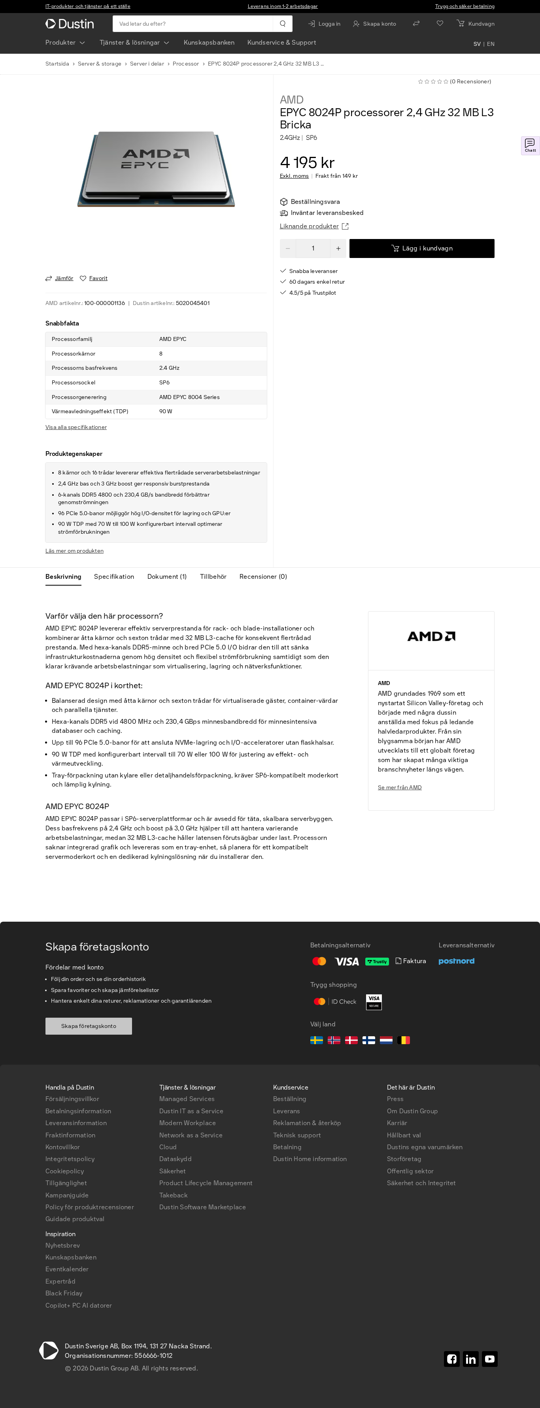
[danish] (351, 1041)
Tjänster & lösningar (130, 42)
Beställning (289, 1099)
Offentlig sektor (410, 1171)
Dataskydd (175, 1159)
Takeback (173, 1195)
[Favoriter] (440, 23)
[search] (282, 24)
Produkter (60, 42)
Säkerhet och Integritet (421, 1183)
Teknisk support (297, 1135)
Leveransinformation (76, 1123)
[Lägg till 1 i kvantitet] (338, 248)
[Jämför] (416, 23)
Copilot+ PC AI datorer (78, 1305)
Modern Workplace (187, 1123)
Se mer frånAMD (400, 787)
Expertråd (60, 1281)
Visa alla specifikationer (76, 427)
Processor (186, 63)
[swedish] (316, 1041)
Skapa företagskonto (88, 1026)
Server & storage (99, 63)
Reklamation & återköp (307, 1123)
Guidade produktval (75, 1219)
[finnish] (369, 1041)
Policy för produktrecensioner (89, 1207)
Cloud (168, 1147)
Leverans (286, 1111)
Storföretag (404, 1159)
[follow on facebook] (452, 1359)
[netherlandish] (386, 1041)
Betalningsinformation (78, 1111)
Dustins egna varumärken (425, 1147)
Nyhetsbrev (62, 1245)
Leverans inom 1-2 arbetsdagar (283, 6)
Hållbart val (404, 1135)
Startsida (57, 63)
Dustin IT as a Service (191, 1111)
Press (395, 1099)
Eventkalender (67, 1269)
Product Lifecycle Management (206, 1183)
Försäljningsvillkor (72, 1099)
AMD (292, 100)
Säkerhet (172, 1171)
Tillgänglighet (66, 1183)
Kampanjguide (67, 1195)
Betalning (287, 1147)
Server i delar (147, 63)
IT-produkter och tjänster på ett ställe (87, 6)
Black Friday (63, 1293)
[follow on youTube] (490, 1359)
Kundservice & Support (281, 42)
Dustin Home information (310, 1159)
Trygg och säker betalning (465, 6)
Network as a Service (191, 1135)
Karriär (397, 1123)
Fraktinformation (70, 1135)
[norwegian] (334, 1041)
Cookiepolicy (64, 1171)
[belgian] (403, 1041)
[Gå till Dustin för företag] (71, 23)
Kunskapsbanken (209, 42)
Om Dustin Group (412, 1111)
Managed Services (187, 1099)
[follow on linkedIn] (471, 1359)
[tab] (66, 577)
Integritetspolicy (69, 1159)
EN (491, 44)
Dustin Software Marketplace (202, 1207)
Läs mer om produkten (74, 551)
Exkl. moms (294, 176)
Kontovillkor (62, 1147)
